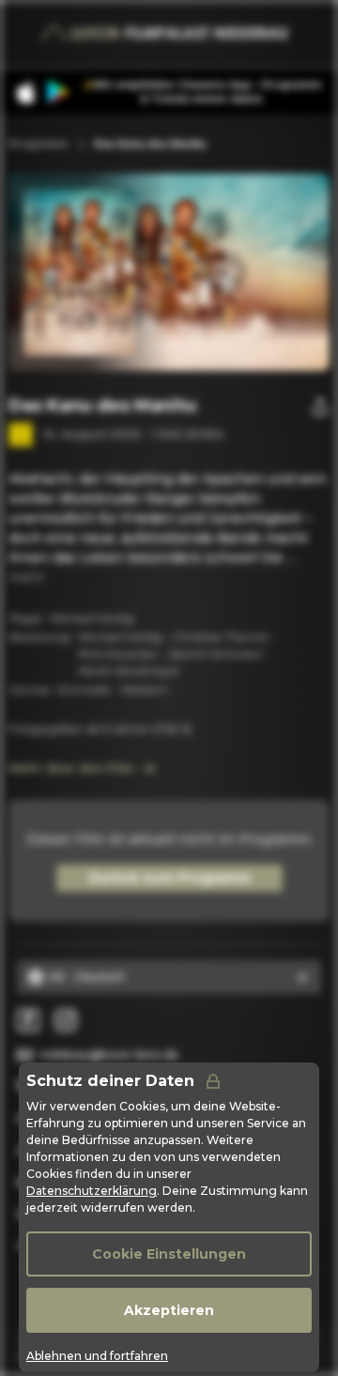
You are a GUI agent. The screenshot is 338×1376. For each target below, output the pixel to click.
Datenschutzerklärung (91, 1191)
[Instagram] (65, 1020)
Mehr (26, 577)
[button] (224, 272)
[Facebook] (28, 1020)
